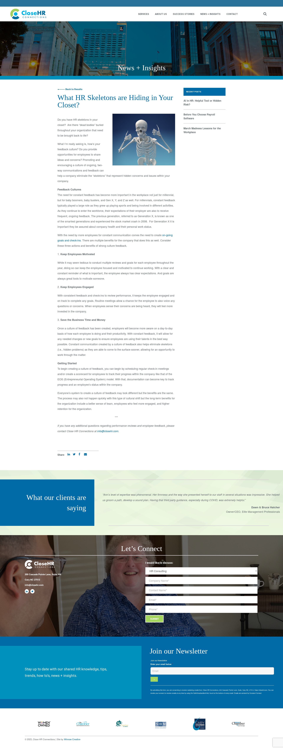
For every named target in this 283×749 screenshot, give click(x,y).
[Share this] (78, 455)
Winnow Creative (72, 739)
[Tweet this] (73, 455)
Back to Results (73, 89)
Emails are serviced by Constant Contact (247, 693)
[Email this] (84, 455)
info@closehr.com (107, 431)
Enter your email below (161, 664)
